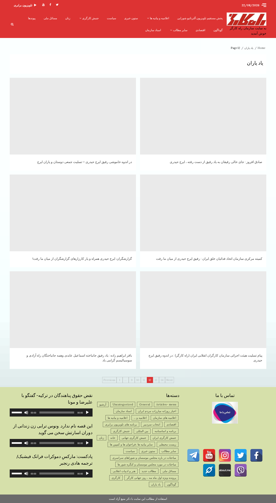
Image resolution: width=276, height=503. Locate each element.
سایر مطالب (180, 30)
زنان (67, 18)
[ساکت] (26, 412)
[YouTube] (209, 455)
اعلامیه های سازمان (164, 418)
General (144, 404)
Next (169, 380)
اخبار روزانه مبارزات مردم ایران (157, 411)
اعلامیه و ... (140, 418)
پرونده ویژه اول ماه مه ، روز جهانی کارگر (151, 478)
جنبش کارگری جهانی (134, 438)
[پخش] (87, 412)
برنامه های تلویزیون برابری (121, 424)
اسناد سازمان (153, 30)
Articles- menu (166, 404)
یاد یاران (156, 484)
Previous (109, 380)
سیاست (111, 18)
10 (137, 380)
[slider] (17, 412)
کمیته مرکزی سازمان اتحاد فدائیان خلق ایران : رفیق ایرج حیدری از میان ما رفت (203, 213)
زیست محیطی (167, 444)
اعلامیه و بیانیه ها (159, 18)
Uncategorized (123, 404)
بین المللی (142, 431)
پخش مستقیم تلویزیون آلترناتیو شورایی (200, 18)
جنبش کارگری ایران (164, 438)
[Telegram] (193, 455)
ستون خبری (131, 18)
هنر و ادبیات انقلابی (124, 471)
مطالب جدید (149, 471)
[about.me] (224, 470)
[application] (51, 412)
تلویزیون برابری (23, 5)
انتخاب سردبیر (151, 424)
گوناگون (218, 30)
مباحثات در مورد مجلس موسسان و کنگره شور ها (147, 464)
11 (144, 380)
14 (162, 380)
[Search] (12, 24)
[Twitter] (240, 455)
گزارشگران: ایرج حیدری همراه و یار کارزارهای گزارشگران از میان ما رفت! (73, 213)
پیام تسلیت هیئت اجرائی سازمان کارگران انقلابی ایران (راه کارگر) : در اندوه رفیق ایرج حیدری (203, 309)
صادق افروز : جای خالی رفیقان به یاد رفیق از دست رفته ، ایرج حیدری (203, 116)
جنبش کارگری (90, 18)
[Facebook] (256, 455)
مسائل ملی (50, 18)
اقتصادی (200, 30)
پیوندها (32, 18)
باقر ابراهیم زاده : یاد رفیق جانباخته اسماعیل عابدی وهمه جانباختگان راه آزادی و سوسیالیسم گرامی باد (73, 309)
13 (156, 380)
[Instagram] (224, 455)
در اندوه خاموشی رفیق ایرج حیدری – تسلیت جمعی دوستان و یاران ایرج (73, 116)
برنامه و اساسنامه (165, 431)
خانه (112, 438)
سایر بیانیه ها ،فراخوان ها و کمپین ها (131, 444)
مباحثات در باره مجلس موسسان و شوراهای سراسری (144, 458)
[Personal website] (209, 470)
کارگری (116, 478)
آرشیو (102, 404)
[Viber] (240, 470)
